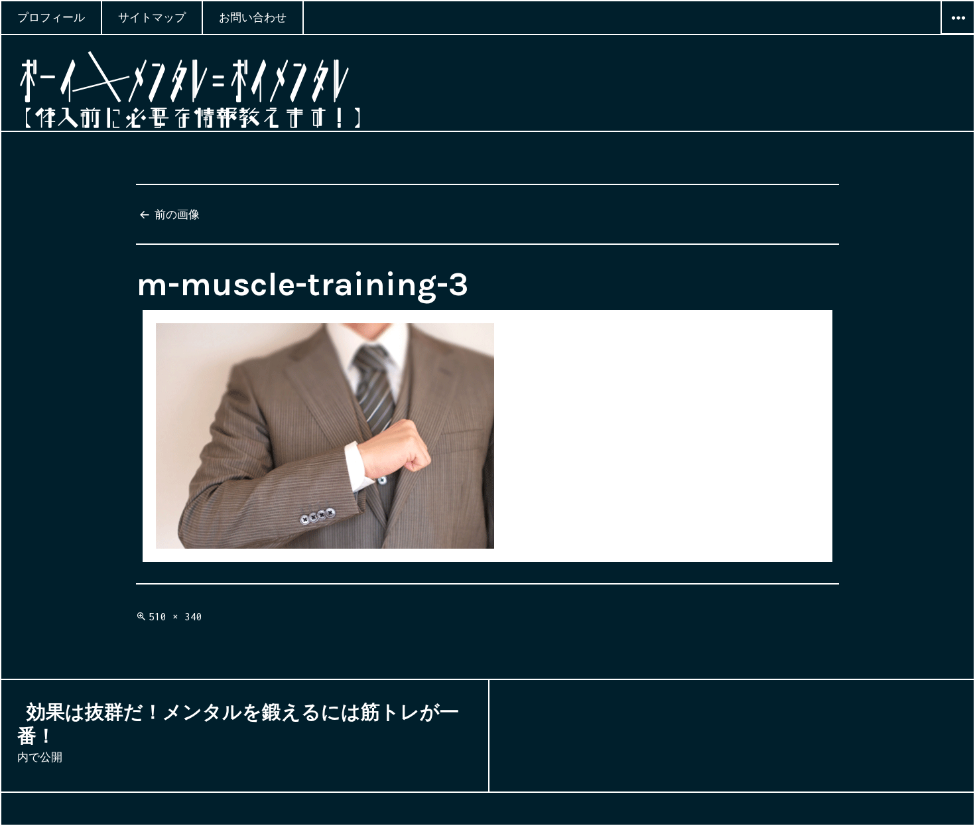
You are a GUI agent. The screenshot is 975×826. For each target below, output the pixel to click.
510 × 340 (175, 616)
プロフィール (51, 17)
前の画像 (177, 214)
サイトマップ (152, 17)
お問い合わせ (253, 17)
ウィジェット (957, 33)
